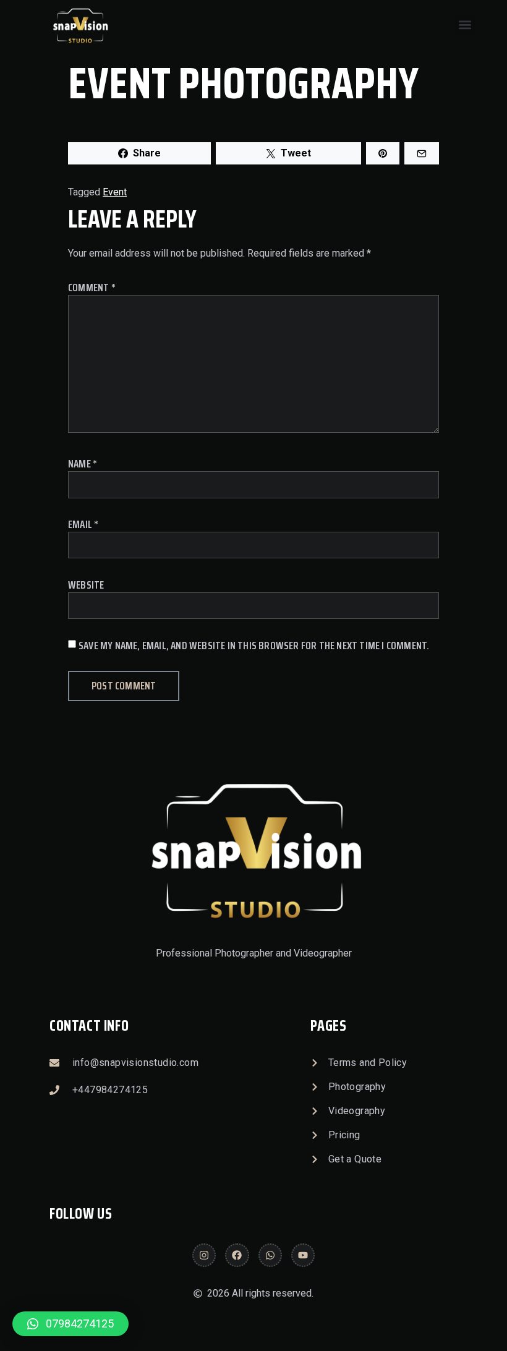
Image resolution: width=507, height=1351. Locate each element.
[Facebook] (237, 1255)
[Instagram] (204, 1255)
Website (86, 585)
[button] (465, 25)
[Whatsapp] (270, 1255)
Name (82, 464)
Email (83, 524)
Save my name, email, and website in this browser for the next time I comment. (254, 646)
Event (115, 192)
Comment (92, 288)
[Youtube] (303, 1255)
